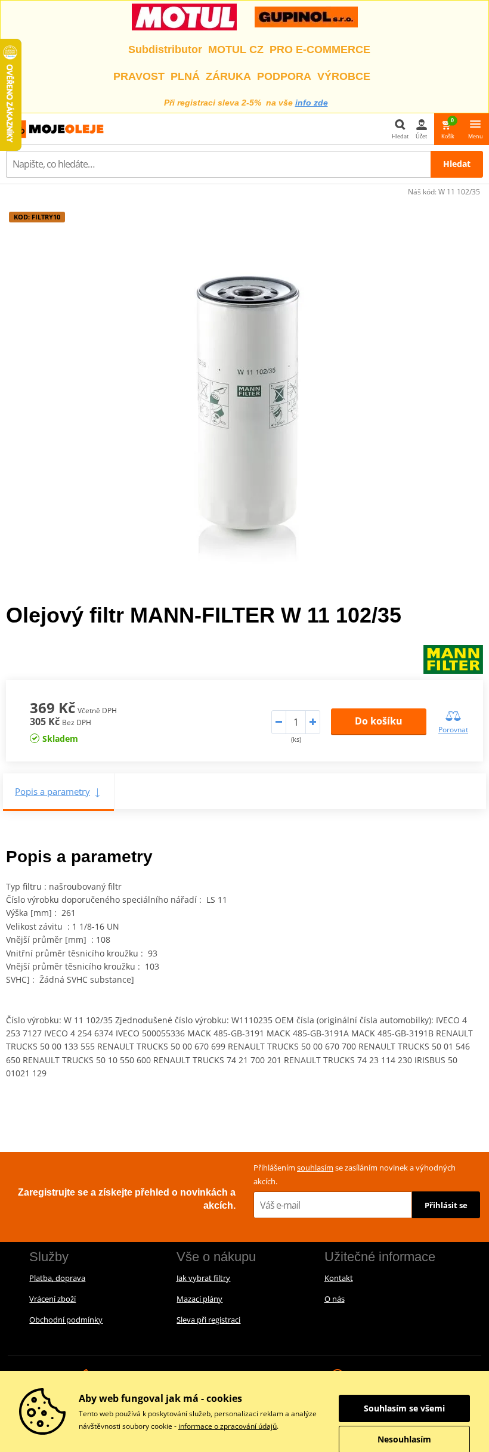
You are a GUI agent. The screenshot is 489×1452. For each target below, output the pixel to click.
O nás (334, 1298)
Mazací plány (199, 1298)
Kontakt (338, 1278)
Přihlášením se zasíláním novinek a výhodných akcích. (354, 1174)
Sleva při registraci (208, 1319)
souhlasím (315, 1167)
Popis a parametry (52, 791)
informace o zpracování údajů (227, 1426)
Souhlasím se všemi (404, 1408)
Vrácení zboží (52, 1298)
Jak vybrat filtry (203, 1278)
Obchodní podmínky (66, 1319)
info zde (311, 102)
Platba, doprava (57, 1278)
